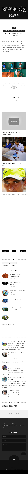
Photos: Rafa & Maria (13, 390)
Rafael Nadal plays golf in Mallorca (16, 317)
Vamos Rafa (9, 472)
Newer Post (5, 251)
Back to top (14, 464)
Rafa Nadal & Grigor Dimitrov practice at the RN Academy (17, 300)
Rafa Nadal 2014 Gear (13, 366)
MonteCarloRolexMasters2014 (14, 30)
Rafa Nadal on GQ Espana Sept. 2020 (17, 291)
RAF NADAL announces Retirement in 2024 (15, 275)
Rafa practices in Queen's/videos (16, 341)
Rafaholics (16, 97)
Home (14, 251)
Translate (14, 265)
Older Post (23, 251)
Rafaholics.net (14, 467)
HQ (14, 27)
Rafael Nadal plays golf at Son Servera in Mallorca (17, 309)
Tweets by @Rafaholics (8, 324)
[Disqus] (14, 223)
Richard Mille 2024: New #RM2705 (15, 283)
